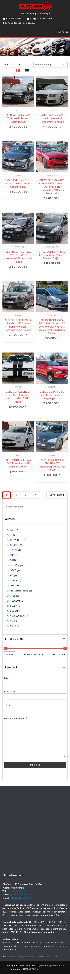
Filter (9, 654)
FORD (52, 455)
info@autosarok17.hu (40, 18)
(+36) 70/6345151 (17, 891)
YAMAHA (14, 626)
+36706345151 (13, 18)
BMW (18, 175)
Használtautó (30, 969)
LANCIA (14, 580)
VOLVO (13, 621)
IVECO (13, 570)
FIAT (18, 455)
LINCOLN (14, 585)
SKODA (13, 606)
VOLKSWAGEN (17, 616)
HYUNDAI (14, 565)
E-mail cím (9, 691)
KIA (11, 575)
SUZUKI (14, 611)
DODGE (18, 387)
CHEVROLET (52, 175)
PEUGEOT (15, 600)
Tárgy (7, 705)
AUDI (18, 110)
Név (6, 678)
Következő (55, 494)
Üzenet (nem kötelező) (16, 718)
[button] (60, 32)
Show (5, 64)
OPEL (12, 595)
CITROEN (18, 315)
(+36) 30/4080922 (20, 894)
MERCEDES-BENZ (19, 590)
